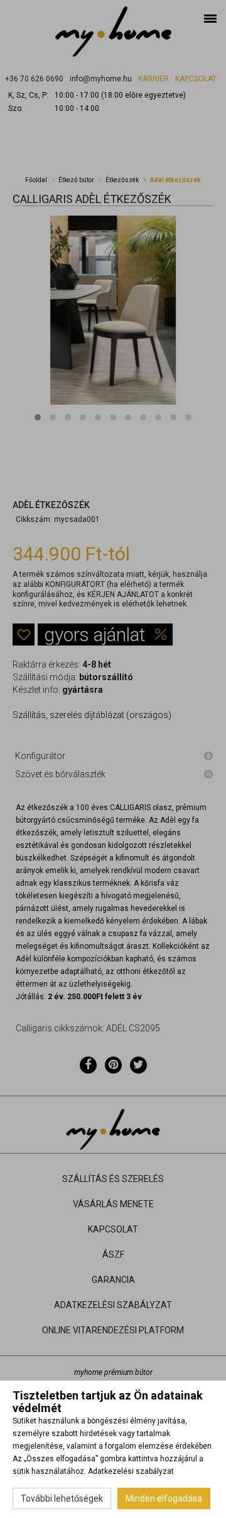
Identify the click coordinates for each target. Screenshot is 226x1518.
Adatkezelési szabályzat (131, 1471)
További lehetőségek (62, 1498)
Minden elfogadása (164, 1498)
